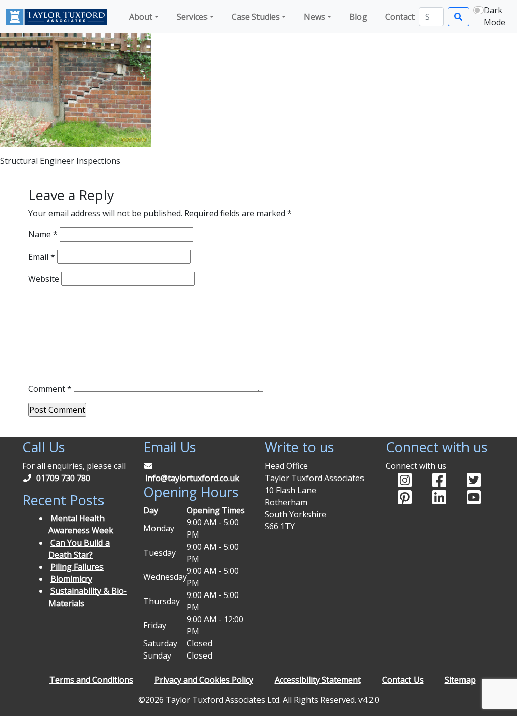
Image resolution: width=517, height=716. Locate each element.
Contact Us (403, 679)
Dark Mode (494, 16)
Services (192, 16)
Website (43, 278)
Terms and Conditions (91, 679)
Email (41, 256)
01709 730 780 (63, 478)
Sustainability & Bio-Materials (87, 597)
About (140, 16)
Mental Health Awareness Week (80, 524)
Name (43, 234)
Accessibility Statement (318, 679)
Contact (400, 16)
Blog (358, 16)
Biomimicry (71, 578)
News (314, 16)
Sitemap (460, 679)
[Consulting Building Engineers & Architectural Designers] (56, 16)
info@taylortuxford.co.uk (192, 478)
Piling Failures (77, 566)
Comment (50, 388)
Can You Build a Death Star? (79, 548)
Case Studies (256, 16)
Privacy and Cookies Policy (203, 679)
